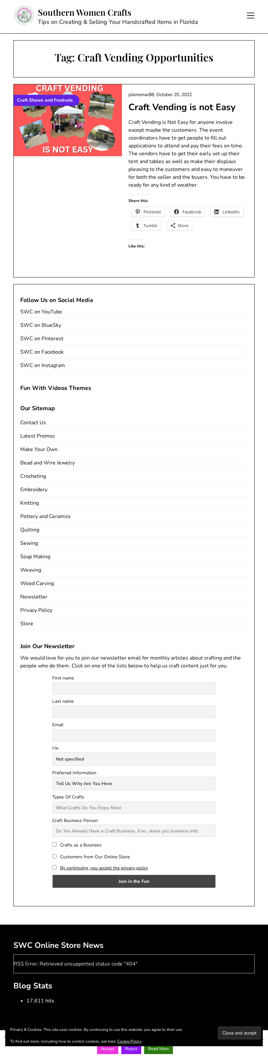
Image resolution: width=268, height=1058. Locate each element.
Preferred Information (74, 773)
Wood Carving (37, 583)
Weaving (30, 570)
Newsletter (33, 596)
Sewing (29, 543)
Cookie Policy (129, 1041)
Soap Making (35, 556)
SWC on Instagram (42, 365)
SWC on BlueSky (40, 325)
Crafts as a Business (80, 845)
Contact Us (33, 422)
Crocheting (33, 476)
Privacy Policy (36, 610)
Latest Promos (37, 436)
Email (57, 725)
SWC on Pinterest (41, 338)
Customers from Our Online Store (94, 857)
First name (63, 678)
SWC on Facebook (42, 352)
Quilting (29, 529)
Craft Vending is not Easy (182, 107)
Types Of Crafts (68, 797)
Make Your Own (39, 449)
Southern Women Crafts (84, 12)
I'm (55, 748)
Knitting (29, 503)
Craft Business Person (75, 820)
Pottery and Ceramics (45, 516)
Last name (63, 701)
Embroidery (33, 489)
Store (26, 623)
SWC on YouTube (41, 311)
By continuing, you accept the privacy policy (104, 868)
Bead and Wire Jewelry (47, 462)
